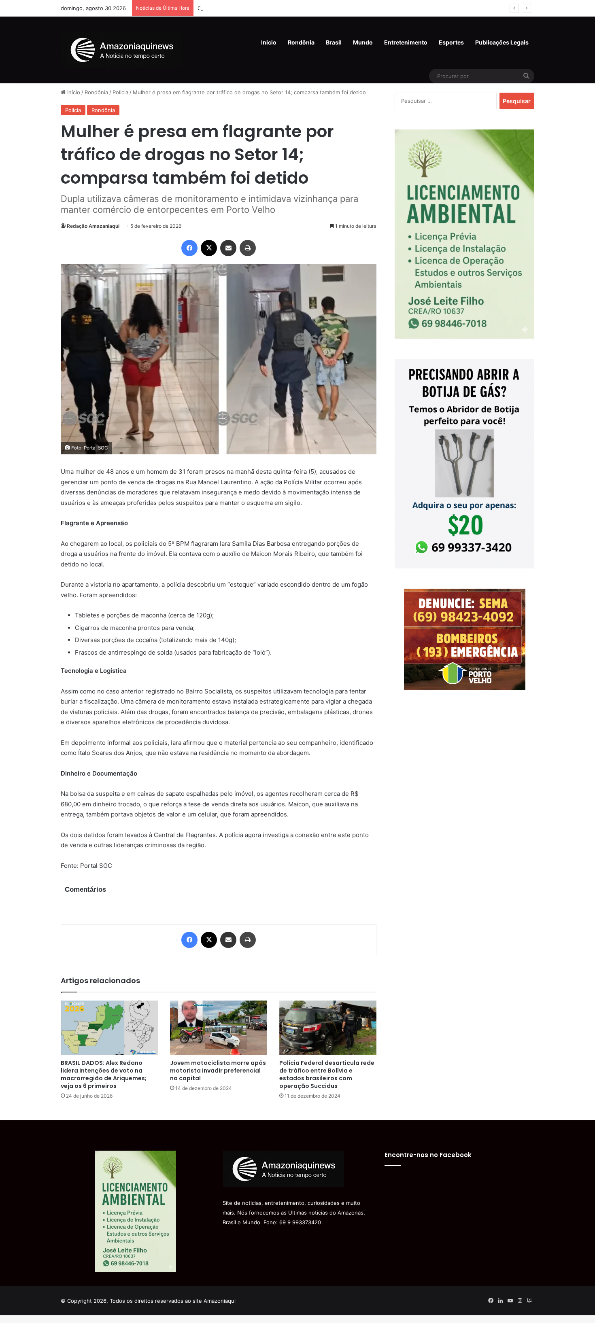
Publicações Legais (502, 42)
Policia (120, 92)
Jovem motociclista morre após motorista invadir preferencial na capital (218, 1070)
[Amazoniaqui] (121, 50)
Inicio (268, 42)
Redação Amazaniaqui (93, 226)
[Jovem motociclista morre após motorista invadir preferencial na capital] (218, 1028)
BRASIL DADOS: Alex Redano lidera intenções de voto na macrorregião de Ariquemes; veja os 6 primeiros (104, 1074)
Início (73, 92)
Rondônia (301, 42)
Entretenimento (405, 42)
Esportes (451, 42)
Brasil (334, 42)
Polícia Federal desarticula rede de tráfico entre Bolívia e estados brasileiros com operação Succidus (326, 1074)
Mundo (363, 42)
